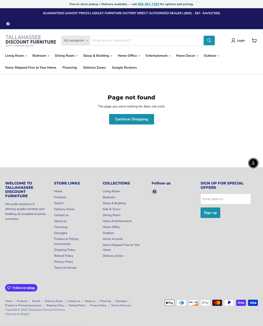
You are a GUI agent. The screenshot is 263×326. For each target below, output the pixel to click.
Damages (60, 233)
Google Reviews (124, 67)
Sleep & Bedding (96, 55)
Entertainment (157, 55)
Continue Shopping (131, 119)
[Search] (209, 40)
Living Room (15, 55)
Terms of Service (65, 268)
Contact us (61, 215)
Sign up (210, 212)
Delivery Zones (94, 67)
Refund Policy (63, 256)
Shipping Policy (64, 250)
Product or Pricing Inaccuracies (23, 305)
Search (58, 203)
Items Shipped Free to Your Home (30, 67)
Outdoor (210, 55)
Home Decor (186, 55)
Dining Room (65, 55)
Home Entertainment (117, 221)
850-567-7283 (148, 4)
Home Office (128, 55)
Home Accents (113, 239)
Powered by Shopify (17, 314)
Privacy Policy (63, 262)
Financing (69, 67)
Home (58, 191)
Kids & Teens (111, 209)
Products (60, 197)
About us (60, 221)
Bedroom (39, 55)
